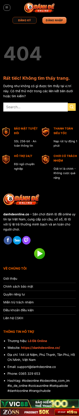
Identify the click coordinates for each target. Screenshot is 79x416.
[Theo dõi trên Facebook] (8, 240)
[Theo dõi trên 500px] (17, 240)
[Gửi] (72, 107)
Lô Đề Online (37, 341)
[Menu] (7, 8)
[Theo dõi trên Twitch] (26, 240)
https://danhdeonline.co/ (40, 347)
